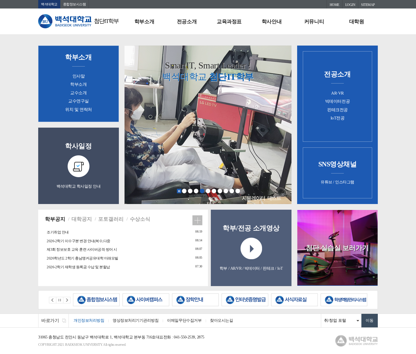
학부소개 (144, 21)
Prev (52, 300)
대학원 (356, 21)
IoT (280, 268)
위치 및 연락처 (78, 109)
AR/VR (236, 268)
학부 (223, 268)
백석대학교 (49, 4)
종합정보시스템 (74, 4)
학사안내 (272, 21)
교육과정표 (229, 21)
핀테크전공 (337, 110)
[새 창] (96, 299)
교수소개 (78, 93)
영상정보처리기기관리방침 (135, 320)
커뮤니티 (314, 21)
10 (237, 191)
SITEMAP (368, 5)
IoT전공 (338, 118)
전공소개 (187, 21)
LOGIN (350, 5)
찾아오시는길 (221, 320)
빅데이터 (252, 268)
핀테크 (268, 268)
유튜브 (326, 182)
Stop (179, 191)
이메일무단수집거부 (184, 320)
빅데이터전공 (337, 101)
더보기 (197, 220)
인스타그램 (344, 182)
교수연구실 (78, 101)
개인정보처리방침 (89, 320)
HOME (334, 5)
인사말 (78, 76)
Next (66, 300)
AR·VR (337, 93)
